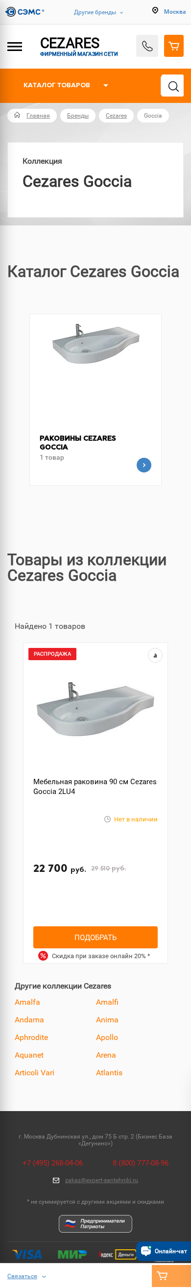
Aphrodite (31, 1037)
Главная (38, 115)
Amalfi (107, 1002)
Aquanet (29, 1055)
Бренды (78, 115)
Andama (29, 1019)
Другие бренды (95, 12)
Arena (106, 1055)
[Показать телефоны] (147, 46)
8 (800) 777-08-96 (140, 1163)
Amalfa (27, 1002)
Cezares (116, 115)
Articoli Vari (34, 1072)
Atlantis (109, 1072)
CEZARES (79, 46)
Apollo (107, 1037)
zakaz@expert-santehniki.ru (101, 1180)
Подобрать (95, 937)
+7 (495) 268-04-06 (53, 1163)
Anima (107, 1019)
